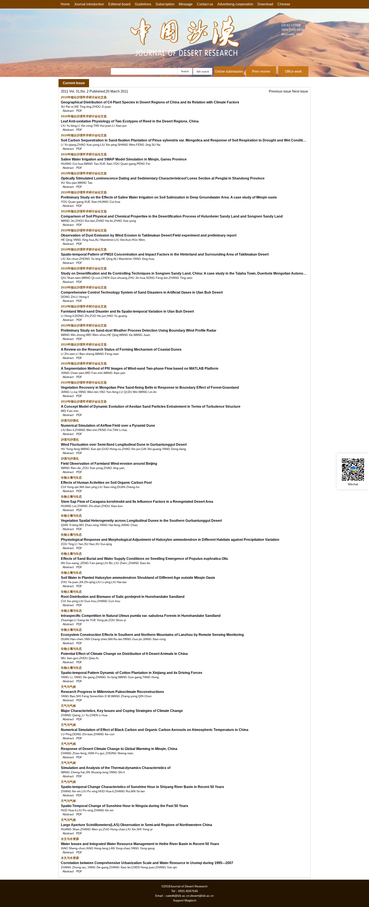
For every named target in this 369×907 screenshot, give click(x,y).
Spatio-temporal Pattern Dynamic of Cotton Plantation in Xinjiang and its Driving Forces (131, 673)
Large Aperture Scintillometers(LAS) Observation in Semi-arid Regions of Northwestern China (136, 825)
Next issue (300, 91)
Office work (293, 71)
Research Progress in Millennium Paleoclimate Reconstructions (112, 692)
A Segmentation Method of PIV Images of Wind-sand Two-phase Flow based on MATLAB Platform (139, 368)
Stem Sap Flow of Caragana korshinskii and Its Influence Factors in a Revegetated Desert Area (137, 501)
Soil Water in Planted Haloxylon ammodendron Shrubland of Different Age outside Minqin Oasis (138, 577)
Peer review (261, 71)
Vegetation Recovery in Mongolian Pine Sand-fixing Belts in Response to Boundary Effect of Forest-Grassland (150, 387)
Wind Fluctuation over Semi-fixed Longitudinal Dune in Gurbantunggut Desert (124, 444)
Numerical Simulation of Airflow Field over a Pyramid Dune (108, 425)
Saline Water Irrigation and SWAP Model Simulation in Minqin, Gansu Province (124, 159)
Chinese (283, 4)
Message (186, 4)
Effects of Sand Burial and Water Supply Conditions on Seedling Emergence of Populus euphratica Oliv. (144, 558)
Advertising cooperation (235, 4)
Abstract (68, 110)
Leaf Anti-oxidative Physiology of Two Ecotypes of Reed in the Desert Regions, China (130, 121)
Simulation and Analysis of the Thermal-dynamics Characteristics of (115, 768)
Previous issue (280, 91)
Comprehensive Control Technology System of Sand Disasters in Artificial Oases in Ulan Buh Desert (142, 292)
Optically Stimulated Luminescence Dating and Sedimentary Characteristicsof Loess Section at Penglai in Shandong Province (163, 178)
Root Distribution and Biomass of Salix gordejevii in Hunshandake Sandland (122, 596)
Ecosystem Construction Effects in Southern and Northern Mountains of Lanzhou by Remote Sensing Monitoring (152, 635)
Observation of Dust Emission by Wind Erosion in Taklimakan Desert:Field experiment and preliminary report (148, 235)
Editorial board (119, 4)
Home (65, 4)
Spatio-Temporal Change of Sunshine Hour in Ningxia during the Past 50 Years (124, 806)
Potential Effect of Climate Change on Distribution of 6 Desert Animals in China (124, 654)
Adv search (202, 71)
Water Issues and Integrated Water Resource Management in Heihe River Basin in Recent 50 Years (140, 844)
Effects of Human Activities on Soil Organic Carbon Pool (106, 482)
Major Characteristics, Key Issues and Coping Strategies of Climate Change (122, 711)
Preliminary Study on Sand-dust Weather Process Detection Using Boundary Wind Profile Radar (138, 330)
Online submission (229, 71)
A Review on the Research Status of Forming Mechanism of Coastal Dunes (121, 349)
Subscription (164, 4)
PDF (79, 110)
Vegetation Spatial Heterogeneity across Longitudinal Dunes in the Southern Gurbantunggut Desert (141, 520)
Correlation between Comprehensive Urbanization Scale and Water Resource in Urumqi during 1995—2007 (147, 863)
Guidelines (143, 4)
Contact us (205, 4)
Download (265, 4)
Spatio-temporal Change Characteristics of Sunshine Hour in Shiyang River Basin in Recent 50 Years (142, 787)
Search (185, 71)
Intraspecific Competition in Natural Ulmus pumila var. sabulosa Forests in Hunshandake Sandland (141, 615)
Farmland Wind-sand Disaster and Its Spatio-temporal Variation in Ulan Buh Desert (127, 311)
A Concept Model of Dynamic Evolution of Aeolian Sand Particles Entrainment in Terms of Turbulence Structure (150, 406)
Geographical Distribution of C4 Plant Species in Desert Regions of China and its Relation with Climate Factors (150, 102)
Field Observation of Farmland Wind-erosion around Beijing (109, 463)
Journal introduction (89, 4)
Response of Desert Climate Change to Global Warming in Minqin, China (119, 749)
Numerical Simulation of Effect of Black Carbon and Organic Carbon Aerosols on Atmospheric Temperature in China (154, 730)
